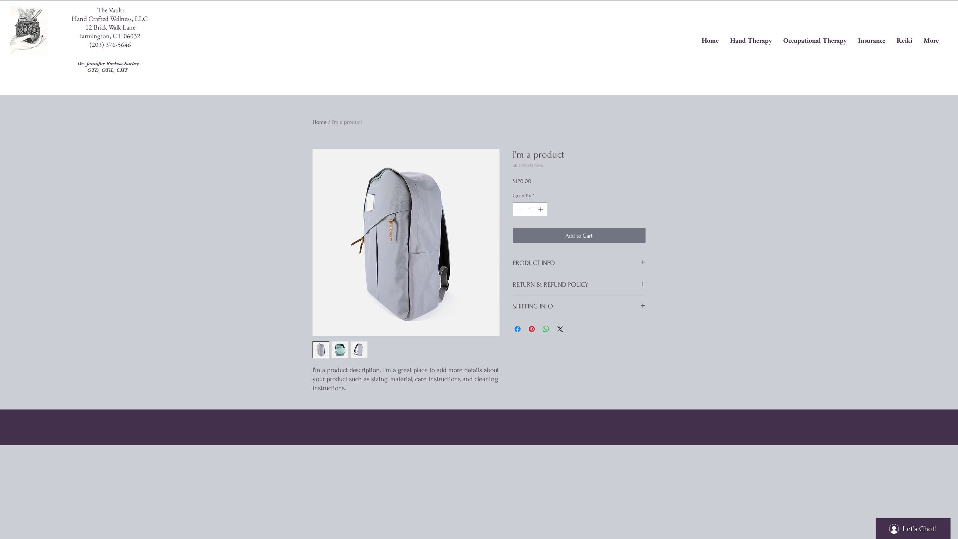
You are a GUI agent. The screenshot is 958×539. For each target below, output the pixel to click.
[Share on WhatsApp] (545, 329)
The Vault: (110, 10)
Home (319, 122)
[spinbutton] (530, 209)
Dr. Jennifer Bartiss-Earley (107, 63)
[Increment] (541, 209)
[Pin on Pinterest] (531, 329)
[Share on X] (560, 329)
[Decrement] (518, 209)
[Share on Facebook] (517, 329)
